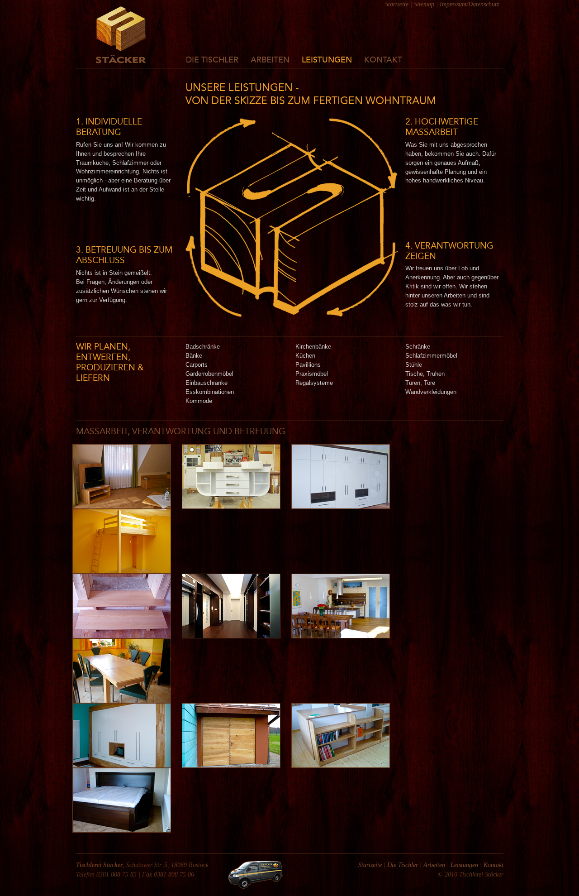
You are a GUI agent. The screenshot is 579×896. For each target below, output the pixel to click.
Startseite (396, 4)
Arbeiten (270, 60)
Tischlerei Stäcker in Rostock (121, 34)
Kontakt (383, 60)
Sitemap (424, 4)
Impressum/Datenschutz (469, 4)
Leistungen (327, 60)
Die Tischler (212, 60)
